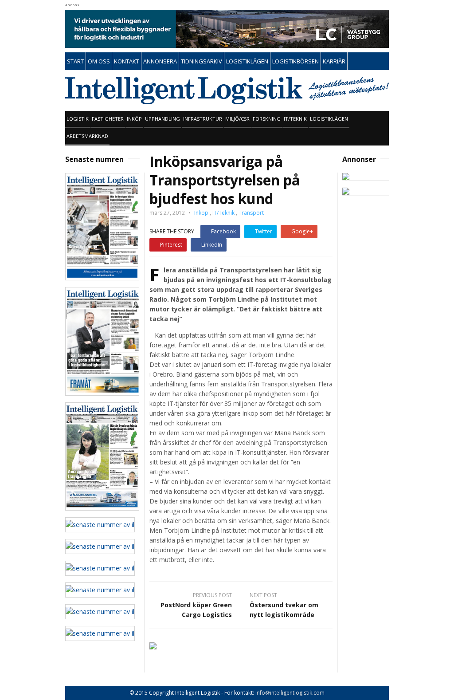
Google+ (302, 231)
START (75, 61)
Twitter (263, 231)
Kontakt (126, 61)
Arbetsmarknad (87, 136)
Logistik (78, 118)
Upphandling (162, 118)
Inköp (134, 118)
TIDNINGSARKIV (201, 61)
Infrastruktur (202, 118)
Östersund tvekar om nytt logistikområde (284, 610)
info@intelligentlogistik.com (290, 692)
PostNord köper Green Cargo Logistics (196, 610)
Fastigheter (108, 118)
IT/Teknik (295, 118)
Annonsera (160, 61)
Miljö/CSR (237, 118)
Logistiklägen (329, 118)
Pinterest (171, 244)
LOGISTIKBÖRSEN (295, 61)
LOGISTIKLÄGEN (247, 61)
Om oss (99, 61)
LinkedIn (211, 244)
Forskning (267, 118)
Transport (251, 212)
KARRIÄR (334, 61)
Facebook (223, 231)
